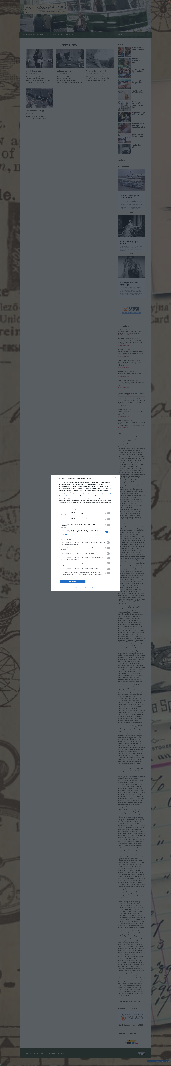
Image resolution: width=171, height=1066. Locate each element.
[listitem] (85, 509)
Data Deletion (75, 587)
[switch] (107, 513)
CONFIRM (72, 581)
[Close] (116, 478)
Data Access (85, 587)
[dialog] (85, 533)
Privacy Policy (95, 587)
